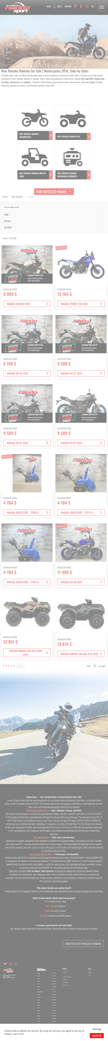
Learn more (18, 1033)
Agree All (96, 1035)
